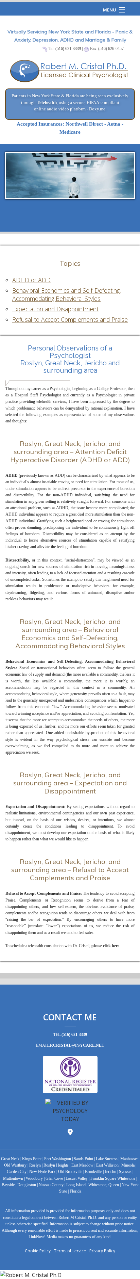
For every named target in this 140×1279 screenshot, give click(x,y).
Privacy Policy (102, 1251)
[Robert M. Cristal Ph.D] (70, 1274)
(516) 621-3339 (74, 1034)
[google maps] (70, 1132)
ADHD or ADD (31, 280)
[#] (70, 74)
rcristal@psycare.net (77, 1045)
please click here (105, 945)
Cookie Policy (38, 1251)
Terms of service (70, 1251)
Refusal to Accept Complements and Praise (70, 319)
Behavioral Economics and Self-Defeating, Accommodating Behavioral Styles (66, 294)
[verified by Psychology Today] (70, 1110)
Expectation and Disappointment (55, 309)
